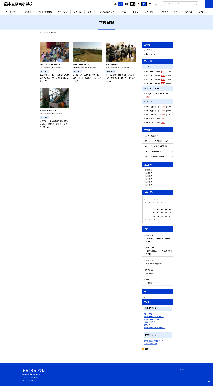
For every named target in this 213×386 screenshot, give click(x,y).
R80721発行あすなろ (159, 107)
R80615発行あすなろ (159, 111)
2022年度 (148, 182)
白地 (126, 4)
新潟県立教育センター (152, 319)
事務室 (135, 11)
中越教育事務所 (149, 322)
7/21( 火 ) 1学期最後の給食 (153, 151)
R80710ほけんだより (158, 71)
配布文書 (189, 11)
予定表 (202, 11)
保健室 (123, 11)
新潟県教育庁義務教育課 (154, 316)
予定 (89, 11)
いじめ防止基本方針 (106, 11)
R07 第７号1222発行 (155, 122)
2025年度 (148, 173)
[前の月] (144, 199)
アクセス (164, 11)
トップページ (13, 11)
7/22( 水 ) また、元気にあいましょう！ (156, 141)
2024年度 (148, 176)
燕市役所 (147, 325)
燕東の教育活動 (45, 11)
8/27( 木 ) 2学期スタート (152, 136)
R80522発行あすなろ (159, 114)
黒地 (133, 4)
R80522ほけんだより (158, 79)
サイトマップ (186, 369)
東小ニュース (150, 54)
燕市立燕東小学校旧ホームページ (156, 341)
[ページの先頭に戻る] (209, 382)
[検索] (196, 3)
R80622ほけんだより (158, 75)
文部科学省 (148, 314)
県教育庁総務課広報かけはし (154, 327)
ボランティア (150, 11)
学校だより (62, 11)
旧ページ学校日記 (150, 343)
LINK (176, 11)
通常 (120, 4)
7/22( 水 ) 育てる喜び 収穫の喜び (156, 146)
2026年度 (148, 170)
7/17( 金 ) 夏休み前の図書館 (154, 156)
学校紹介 (29, 11)
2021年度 (148, 185)
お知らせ (149, 50)
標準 (144, 4)
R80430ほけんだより (158, 83)
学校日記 (77, 11)
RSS (146, 349)
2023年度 (148, 179)
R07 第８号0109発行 (155, 118)
